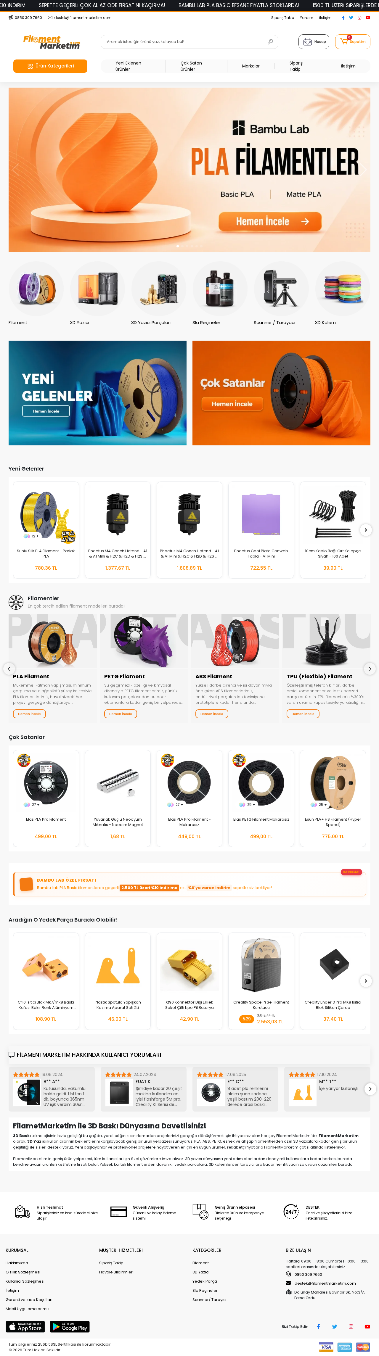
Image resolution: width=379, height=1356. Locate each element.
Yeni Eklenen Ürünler (128, 66)
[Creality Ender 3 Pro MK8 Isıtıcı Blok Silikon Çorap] (261, 965)
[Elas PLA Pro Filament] (46, 782)
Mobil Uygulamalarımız (27, 1309)
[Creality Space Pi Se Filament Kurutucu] (189, 965)
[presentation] (9, 669)
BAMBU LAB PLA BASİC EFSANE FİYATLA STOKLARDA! (239, 5)
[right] (366, 530)
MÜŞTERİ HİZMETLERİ (121, 1250)
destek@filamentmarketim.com (325, 1283)
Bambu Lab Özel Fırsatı (66, 880)
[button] (352, 42)
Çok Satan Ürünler (191, 66)
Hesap (320, 41)
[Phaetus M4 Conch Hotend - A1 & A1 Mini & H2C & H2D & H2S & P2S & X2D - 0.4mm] (46, 514)
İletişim (325, 17)
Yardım (306, 17)
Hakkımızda (17, 1263)
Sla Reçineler (205, 1290)
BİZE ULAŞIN (298, 1250)
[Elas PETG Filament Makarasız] (261, 782)
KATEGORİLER (206, 1250)
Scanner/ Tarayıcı (209, 1299)
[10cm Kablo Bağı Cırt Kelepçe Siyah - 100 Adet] (261, 514)
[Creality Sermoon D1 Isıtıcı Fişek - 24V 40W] (333, 965)
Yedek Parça (204, 1281)
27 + (36, 804)
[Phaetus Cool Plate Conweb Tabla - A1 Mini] (189, 514)
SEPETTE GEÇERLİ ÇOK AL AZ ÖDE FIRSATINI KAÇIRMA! (102, 5)
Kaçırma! (351, 872)
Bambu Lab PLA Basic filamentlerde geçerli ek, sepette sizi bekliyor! (154, 887)
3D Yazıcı (200, 1272)
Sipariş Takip (282, 17)
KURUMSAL (17, 1250)
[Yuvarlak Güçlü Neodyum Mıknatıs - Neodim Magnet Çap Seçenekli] (117, 782)
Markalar (251, 66)
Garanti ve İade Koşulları (29, 1299)
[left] (13, 530)
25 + (251, 804)
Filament (200, 1263)
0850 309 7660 (308, 1274)
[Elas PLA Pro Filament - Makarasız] (189, 782)
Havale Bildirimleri (116, 1272)
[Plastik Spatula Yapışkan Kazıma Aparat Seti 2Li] (46, 965)
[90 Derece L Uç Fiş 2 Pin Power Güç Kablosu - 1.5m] (333, 514)
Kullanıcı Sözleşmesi (25, 1281)
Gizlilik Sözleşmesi (23, 1272)
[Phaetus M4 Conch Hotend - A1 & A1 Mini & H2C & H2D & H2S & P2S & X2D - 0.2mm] (117, 514)
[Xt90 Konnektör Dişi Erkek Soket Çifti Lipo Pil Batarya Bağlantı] (117, 965)
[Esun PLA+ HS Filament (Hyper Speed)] (332, 782)
